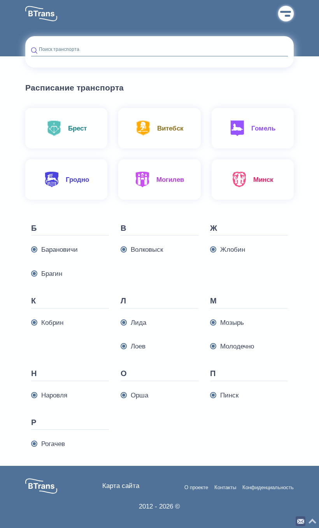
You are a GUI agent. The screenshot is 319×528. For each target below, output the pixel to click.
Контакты (225, 487)
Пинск (229, 395)
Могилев (170, 179)
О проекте (196, 487)
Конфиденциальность (268, 487)
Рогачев (53, 444)
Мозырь (232, 322)
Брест (77, 128)
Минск (263, 179)
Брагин (51, 273)
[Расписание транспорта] (41, 13)
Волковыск (147, 249)
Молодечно (237, 346)
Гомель (263, 128)
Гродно (77, 179)
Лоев (138, 346)
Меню (286, 13)
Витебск (170, 128)
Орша (139, 395)
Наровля (54, 395)
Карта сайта (120, 486)
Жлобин (232, 249)
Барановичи (59, 249)
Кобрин (52, 322)
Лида (138, 322)
